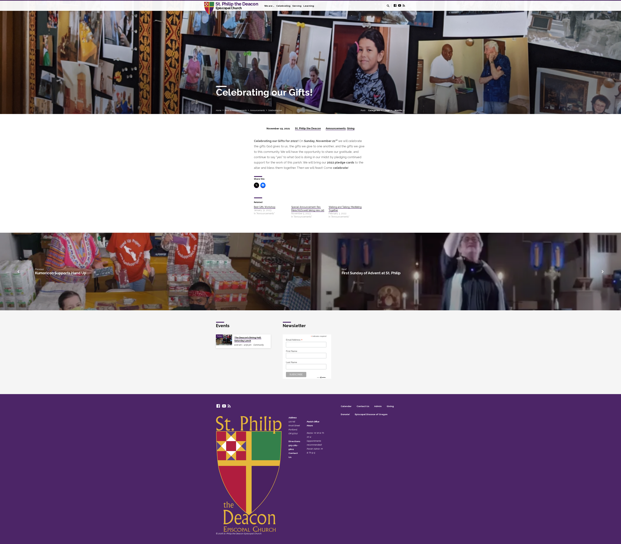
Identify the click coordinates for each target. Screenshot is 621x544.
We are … (269, 6)
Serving (296, 6)
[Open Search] (388, 6)
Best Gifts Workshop (264, 207)
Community (258, 345)
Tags (387, 110)
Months (399, 110)
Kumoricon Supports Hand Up (60, 273)
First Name (291, 351)
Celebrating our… (275, 110)
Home (218, 110)
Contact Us (363, 406)
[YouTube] (399, 6)
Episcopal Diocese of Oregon (371, 414)
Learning (308, 6)
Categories (374, 110)
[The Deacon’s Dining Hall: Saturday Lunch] (224, 339)
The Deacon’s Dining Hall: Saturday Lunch (247, 339)
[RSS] (404, 6)
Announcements (257, 110)
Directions (294, 441)
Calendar (346, 406)
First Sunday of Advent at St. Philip (371, 273)
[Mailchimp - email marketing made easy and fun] (321, 377)
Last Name (291, 362)
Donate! (345, 414)
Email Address (294, 339)
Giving (350, 128)
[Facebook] (395, 6)
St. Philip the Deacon (237, 5)
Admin (378, 406)
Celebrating (283, 6)
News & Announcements (236, 110)
